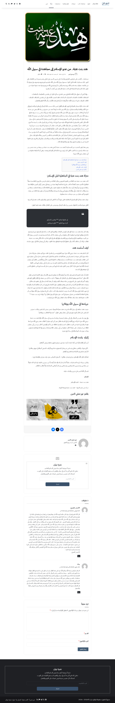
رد (78, 556)
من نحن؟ (32, 700)
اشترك (57, 484)
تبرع (14, 700)
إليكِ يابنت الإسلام (81, 167)
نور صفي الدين (71, 74)
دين (47, 4)
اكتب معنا (25, 700)
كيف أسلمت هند (82, 162)
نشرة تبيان (8, 700)
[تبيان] (105, 4)
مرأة (51, 4)
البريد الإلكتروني (83, 641)
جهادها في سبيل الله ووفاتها (79, 165)
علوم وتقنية (66, 4)
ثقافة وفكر (95, 4)
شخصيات (57, 4)
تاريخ (89, 4)
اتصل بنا (18, 700)
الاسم (86, 633)
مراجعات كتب (81, 4)
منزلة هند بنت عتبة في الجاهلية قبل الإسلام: (75, 160)
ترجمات (73, 4)
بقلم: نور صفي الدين (81, 169)
